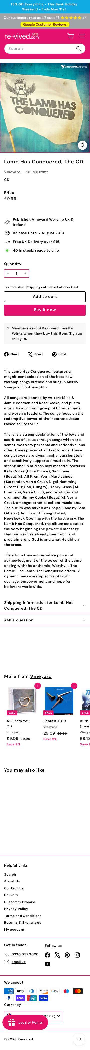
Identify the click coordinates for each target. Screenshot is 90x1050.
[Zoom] (82, 145)
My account (14, 929)
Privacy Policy (16, 909)
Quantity (13, 263)
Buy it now (45, 309)
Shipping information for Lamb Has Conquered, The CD (39, 605)
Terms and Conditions (23, 916)
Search (10, 874)
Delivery (11, 895)
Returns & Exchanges (22, 922)
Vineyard (12, 172)
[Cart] (70, 36)
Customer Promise (20, 902)
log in (21, 338)
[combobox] (45, 48)
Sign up (75, 333)
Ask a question (19, 620)
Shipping (33, 287)
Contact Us (14, 888)
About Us (12, 881)
